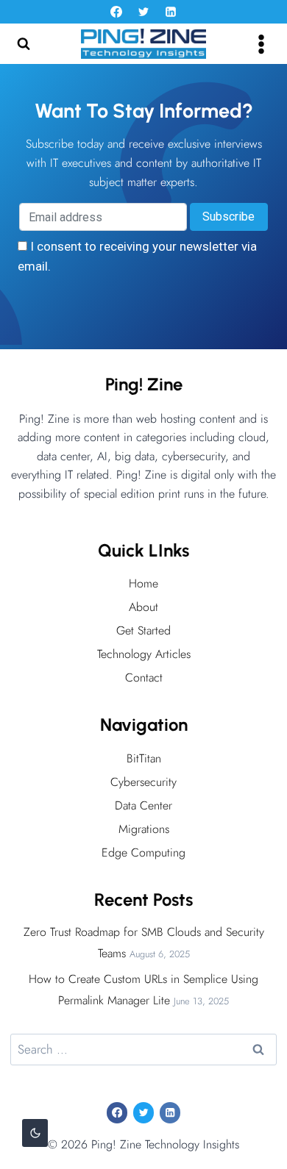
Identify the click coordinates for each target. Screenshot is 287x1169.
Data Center (143, 805)
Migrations (143, 829)
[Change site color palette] (35, 1133)
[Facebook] (116, 12)
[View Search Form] (23, 44)
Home (143, 583)
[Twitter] (143, 12)
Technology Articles (144, 654)
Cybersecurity (143, 781)
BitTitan (144, 758)
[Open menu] (261, 44)
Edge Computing (143, 852)
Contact (144, 677)
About (143, 606)
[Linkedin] (171, 12)
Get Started (143, 630)
